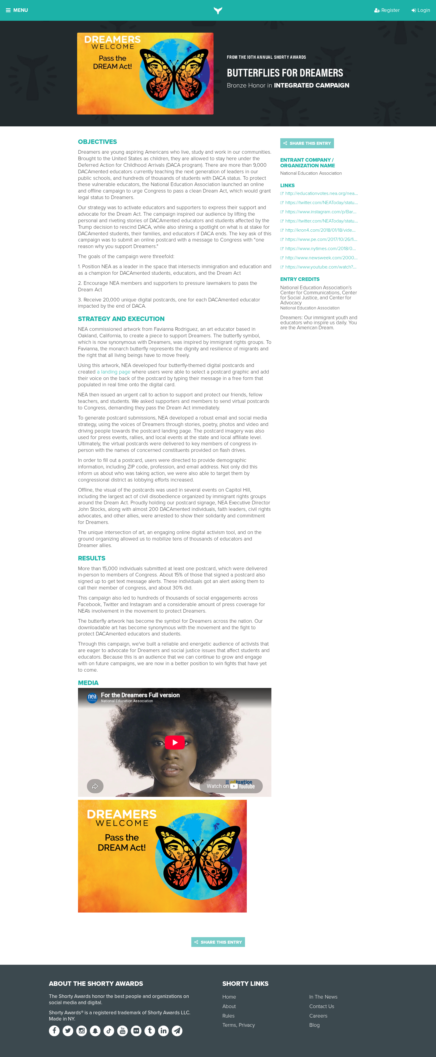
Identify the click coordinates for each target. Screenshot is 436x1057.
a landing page (114, 372)
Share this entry (310, 143)
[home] (218, 10)
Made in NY (61, 1019)
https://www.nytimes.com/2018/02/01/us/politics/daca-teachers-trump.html (360, 249)
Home (229, 997)
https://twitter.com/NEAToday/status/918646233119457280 (343, 221)
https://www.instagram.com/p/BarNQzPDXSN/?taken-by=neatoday (352, 212)
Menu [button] (20, 10)
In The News (323, 997)
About (229, 1006)
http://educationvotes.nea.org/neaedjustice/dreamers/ (339, 193)
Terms (229, 1025)
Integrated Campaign (311, 85)
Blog (314, 1025)
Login (424, 10)
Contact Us (321, 1006)
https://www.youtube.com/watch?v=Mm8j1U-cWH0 (336, 267)
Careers (318, 1016)
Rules (228, 1016)
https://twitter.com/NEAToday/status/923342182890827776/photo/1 (352, 203)
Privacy (247, 1025)
